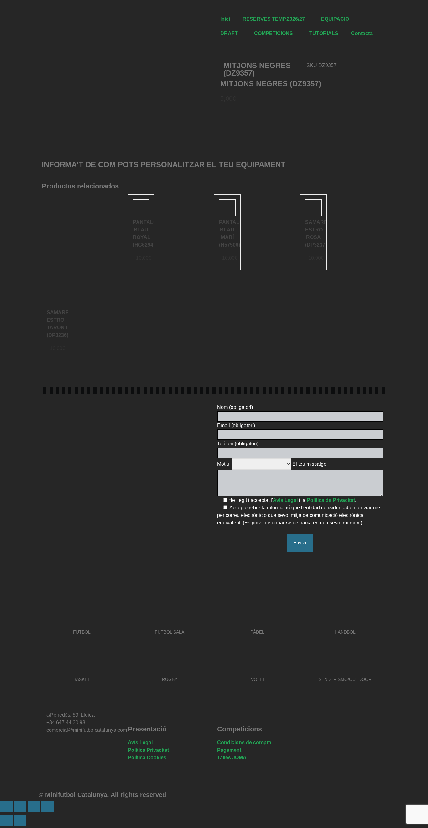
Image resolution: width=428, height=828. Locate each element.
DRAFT (229, 33)
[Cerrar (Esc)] (47, 806)
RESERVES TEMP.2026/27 (274, 19)
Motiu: (224, 464)
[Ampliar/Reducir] (6, 806)
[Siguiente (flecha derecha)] (20, 820)
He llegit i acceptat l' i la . (292, 500)
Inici (225, 19)
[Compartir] (34, 806)
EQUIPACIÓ (335, 19)
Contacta (362, 33)
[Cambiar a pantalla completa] (20, 806)
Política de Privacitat (331, 500)
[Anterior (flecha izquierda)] (6, 820)
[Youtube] (97, 748)
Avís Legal (285, 500)
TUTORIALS (323, 33)
